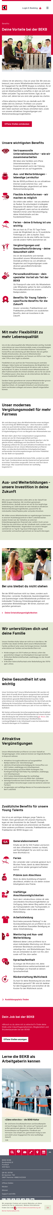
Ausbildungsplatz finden (17, 999)
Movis (43, 717)
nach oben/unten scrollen (50, 1152)
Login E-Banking (30, 8)
